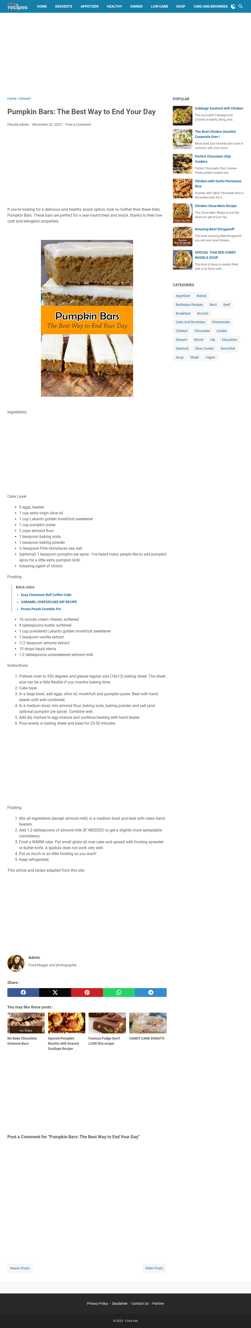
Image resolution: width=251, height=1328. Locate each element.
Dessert (181, 340)
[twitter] (55, 992)
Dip (212, 340)
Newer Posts (20, 1268)
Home (42, 6)
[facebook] (23, 992)
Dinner (136, 6)
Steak (194, 357)
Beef (226, 305)
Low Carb (159, 6)
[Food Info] (17, 6)
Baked (201, 296)
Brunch (202, 313)
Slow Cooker (204, 348)
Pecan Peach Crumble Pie (41, 609)
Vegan (210, 357)
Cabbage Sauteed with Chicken (219, 108)
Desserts (63, 6)
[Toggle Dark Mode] (233, 6)
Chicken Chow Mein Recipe (216, 206)
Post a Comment (78, 124)
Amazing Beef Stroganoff (214, 229)
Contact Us (140, 1303)
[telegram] (151, 992)
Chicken (182, 331)
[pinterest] (87, 992)
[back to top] (241, 1317)
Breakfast (183, 313)
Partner (158, 1303)
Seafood (182, 348)
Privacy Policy (97, 1303)
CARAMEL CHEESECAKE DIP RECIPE (49, 602)
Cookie (221, 331)
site (81, 870)
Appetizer (90, 6)
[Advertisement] (125, 54)
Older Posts (154, 1268)
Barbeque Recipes (189, 305)
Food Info (131, 1321)
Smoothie (228, 348)
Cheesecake (221, 322)
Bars (213, 305)
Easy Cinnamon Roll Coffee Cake (46, 595)
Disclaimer (120, 1303)
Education (229, 340)
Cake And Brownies (190, 322)
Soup (180, 6)
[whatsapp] (119, 992)
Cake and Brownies (211, 6)
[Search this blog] (241, 6)
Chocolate (202, 331)
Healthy (114, 6)
